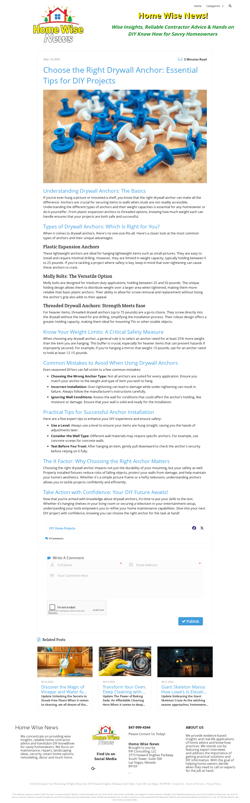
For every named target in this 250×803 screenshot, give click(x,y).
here (134, 799)
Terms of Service (195, 783)
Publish (192, 621)
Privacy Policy (213, 783)
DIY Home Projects (62, 528)
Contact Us (178, 783)
